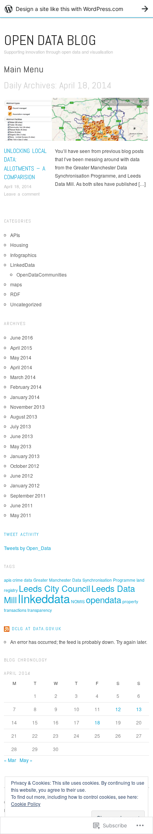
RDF (15, 294)
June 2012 (21, 475)
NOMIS (78, 601)
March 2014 (23, 377)
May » (26, 760)
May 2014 (20, 357)
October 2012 (24, 465)
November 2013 (27, 406)
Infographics (23, 255)
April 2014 (21, 367)
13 (139, 709)
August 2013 (23, 416)
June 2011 (21, 505)
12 (118, 709)
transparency (39, 610)
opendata (103, 599)
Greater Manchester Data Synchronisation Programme (84, 580)
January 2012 (25, 485)
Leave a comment (22, 194)
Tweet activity (21, 534)
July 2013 (20, 426)
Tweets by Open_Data (27, 548)
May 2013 (20, 446)
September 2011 (28, 495)
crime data (22, 580)
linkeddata (44, 598)
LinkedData (125, 101)
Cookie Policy (25, 803)
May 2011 (20, 515)
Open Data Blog (50, 40)
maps (141, 101)
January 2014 (25, 397)
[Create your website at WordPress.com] (76, 9)
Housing (19, 244)
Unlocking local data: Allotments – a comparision (25, 164)
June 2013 (21, 436)
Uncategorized (26, 304)
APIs (109, 101)
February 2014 (26, 386)
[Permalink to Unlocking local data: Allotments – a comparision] (76, 121)
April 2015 (21, 347)
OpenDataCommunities (41, 274)
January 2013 (25, 456)
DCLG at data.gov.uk (36, 629)
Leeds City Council (54, 588)
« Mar (10, 760)
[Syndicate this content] (6, 629)
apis (7, 580)
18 (97, 722)
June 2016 (21, 337)
